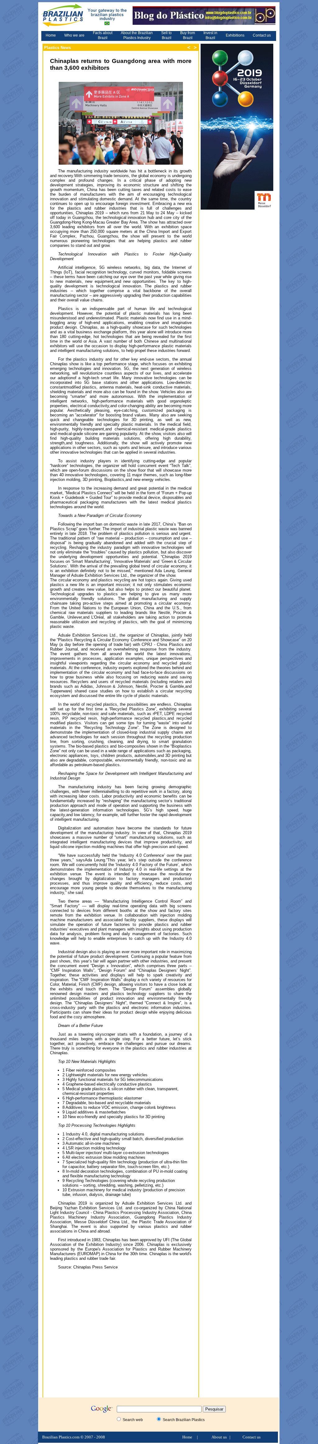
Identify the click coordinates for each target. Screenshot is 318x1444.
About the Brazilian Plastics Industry (137, 35)
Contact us (262, 35)
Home (51, 35)
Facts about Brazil (102, 35)
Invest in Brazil (210, 35)
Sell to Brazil (166, 35)
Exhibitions (235, 35)
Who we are (74, 35)
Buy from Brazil (187, 35)
